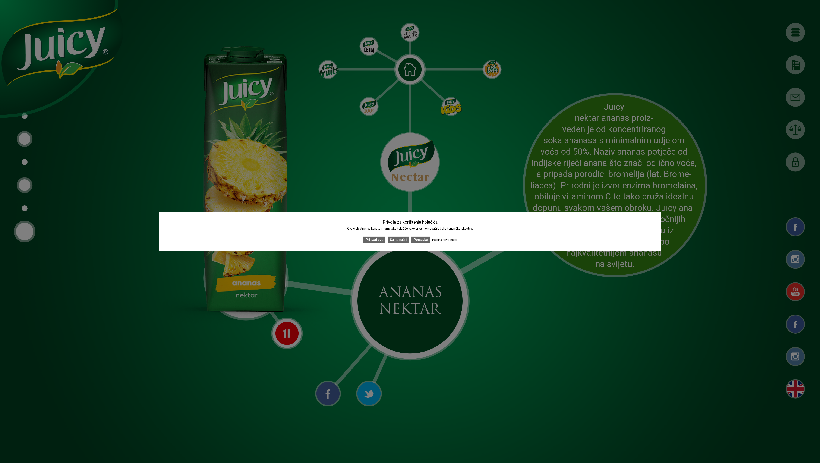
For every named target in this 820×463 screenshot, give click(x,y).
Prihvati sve (374, 240)
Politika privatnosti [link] (444, 240)
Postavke (421, 240)
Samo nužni (398, 240)
